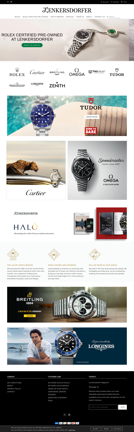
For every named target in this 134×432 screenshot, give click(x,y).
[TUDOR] (117, 72)
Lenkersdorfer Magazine (99, 383)
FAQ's (50, 400)
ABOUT (10, 386)
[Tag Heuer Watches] (97, 72)
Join (122, 407)
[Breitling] (57, 72)
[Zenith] (57, 84)
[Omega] (77, 72)
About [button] (89, 17)
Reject (106, 429)
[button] (107, 17)
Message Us (94, 387)
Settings (117, 429)
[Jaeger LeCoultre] (17, 84)
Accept (95, 429)
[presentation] (4, 38)
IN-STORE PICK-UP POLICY (59, 383)
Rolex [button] (17, 17)
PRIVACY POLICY (14, 389)
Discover (89, 43)
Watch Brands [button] (57, 17)
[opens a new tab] (8, 2)
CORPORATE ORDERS (57, 392)
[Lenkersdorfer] (67, 10)
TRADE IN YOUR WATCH (58, 389)
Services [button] (70, 17)
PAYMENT (52, 395)
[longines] (67, 346)
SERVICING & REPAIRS (57, 398)
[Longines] (37, 84)
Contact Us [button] (99, 17)
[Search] (114, 16)
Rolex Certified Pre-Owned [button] (35, 17)
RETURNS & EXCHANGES (58, 386)
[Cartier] (37, 72)
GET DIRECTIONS (14, 383)
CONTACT (11, 392)
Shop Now (92, 117)
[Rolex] (125, 9)
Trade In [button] (80, 17)
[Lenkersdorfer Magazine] (67, 223)
